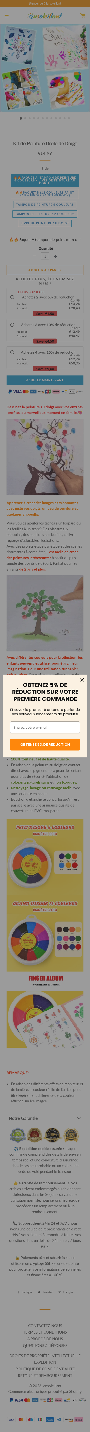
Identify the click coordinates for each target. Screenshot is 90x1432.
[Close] (82, 680)
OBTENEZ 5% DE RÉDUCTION (45, 744)
